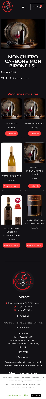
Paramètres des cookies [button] (17, 395)
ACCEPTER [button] (36, 395)
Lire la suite (11, 133)
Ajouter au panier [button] (11, 186)
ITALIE (13, 72)
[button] (23, 7)
